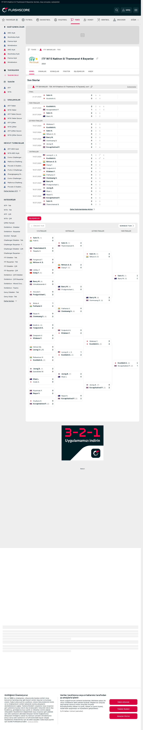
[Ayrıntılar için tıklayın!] (82, 97)
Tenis (33, 50)
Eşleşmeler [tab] (34, 218)
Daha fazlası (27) (11, 191)
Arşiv (90, 71)
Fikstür (66, 71)
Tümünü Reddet (123, 709)
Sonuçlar (54, 71)
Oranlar (42, 71)
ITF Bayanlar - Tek (51, 50)
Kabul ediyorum (123, 702)
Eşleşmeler (79, 71)
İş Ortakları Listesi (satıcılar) (71, 711)
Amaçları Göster (123, 716)
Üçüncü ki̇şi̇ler (33, 722)
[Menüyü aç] (136, 10)
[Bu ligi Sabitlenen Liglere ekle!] (97, 58)
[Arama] (117, 10)
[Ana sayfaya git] (21, 10)
